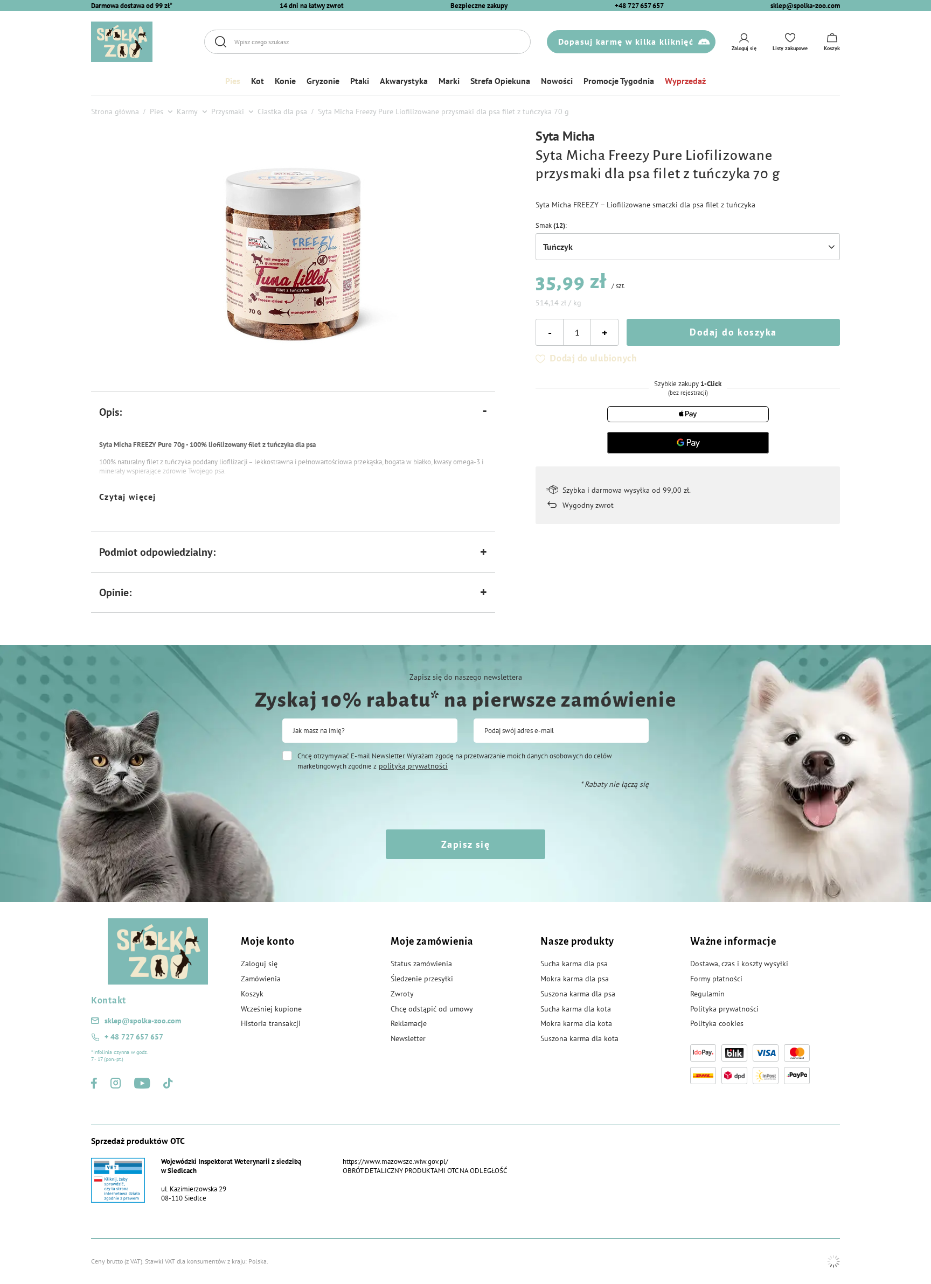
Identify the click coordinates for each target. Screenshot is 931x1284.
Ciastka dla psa (282, 111)
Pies (232, 80)
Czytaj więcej (127, 496)
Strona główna (115, 111)
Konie (285, 80)
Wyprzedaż (685, 80)
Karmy (187, 111)
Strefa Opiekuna (500, 80)
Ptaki (359, 80)
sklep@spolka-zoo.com (805, 5)
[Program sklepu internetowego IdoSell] (833, 1261)
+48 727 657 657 (639, 5)
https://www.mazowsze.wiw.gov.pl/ (395, 1161)
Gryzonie (323, 80)
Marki (449, 80)
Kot (257, 80)
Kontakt (108, 1001)
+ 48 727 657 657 (134, 1037)
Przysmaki (227, 111)
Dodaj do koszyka (733, 332)
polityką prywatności (413, 766)
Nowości (557, 80)
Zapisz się (465, 844)
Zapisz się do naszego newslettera (465, 677)
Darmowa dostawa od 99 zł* (131, 5)
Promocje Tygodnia (618, 80)
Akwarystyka (404, 80)
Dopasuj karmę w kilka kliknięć (625, 41)
